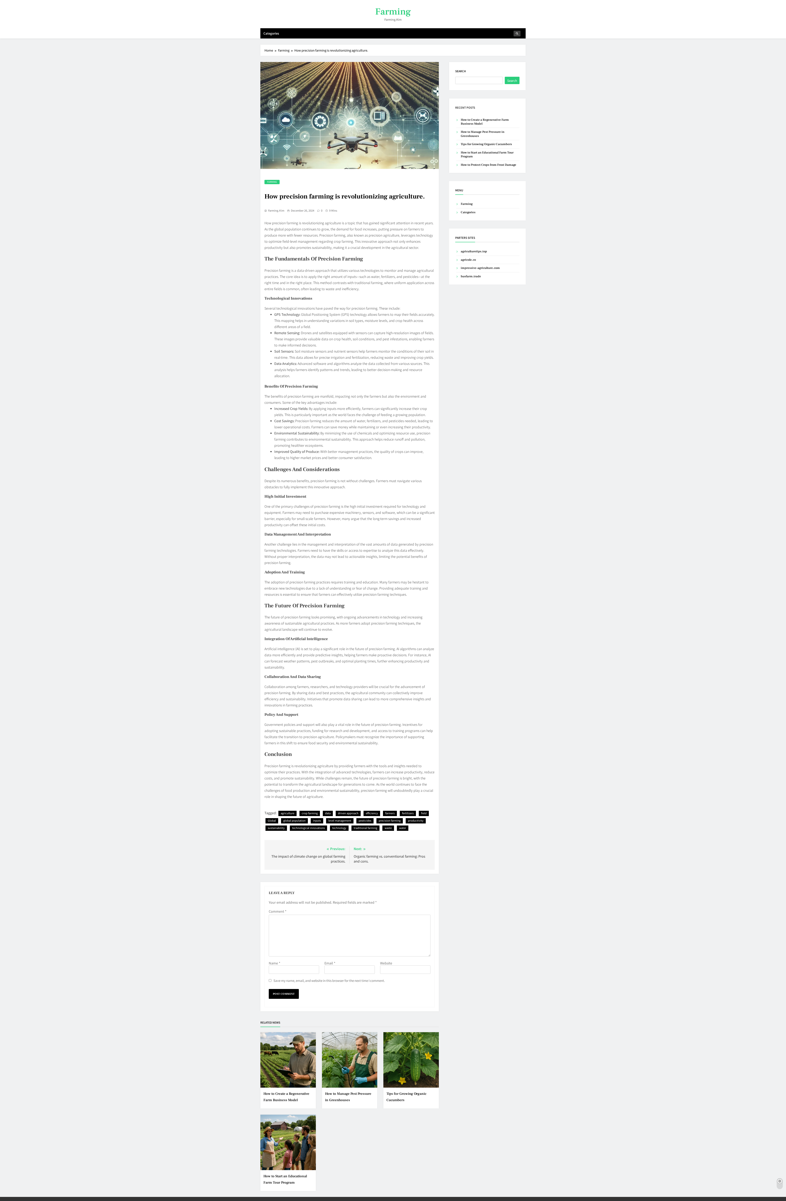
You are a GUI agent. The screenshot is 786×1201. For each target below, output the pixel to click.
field (424, 813)
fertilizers (408, 813)
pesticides (365, 820)
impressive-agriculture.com (480, 268)
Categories (271, 33)
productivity (415, 820)
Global (272, 820)
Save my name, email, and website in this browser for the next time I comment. (329, 980)
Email (329, 963)
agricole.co (468, 260)
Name (274, 963)
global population (294, 820)
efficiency (372, 813)
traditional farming (365, 828)
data (328, 813)
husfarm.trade (471, 276)
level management (339, 820)
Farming (393, 12)
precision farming (390, 820)
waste (388, 828)
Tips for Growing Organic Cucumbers (486, 144)
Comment (277, 911)
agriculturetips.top (474, 251)
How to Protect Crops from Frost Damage (488, 165)
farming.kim (276, 210)
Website (386, 963)
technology (339, 828)
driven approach (348, 813)
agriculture (287, 813)
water (402, 828)
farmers (390, 813)
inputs (317, 820)
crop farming (310, 813)
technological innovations (308, 828)
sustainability (276, 828)
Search (460, 71)
